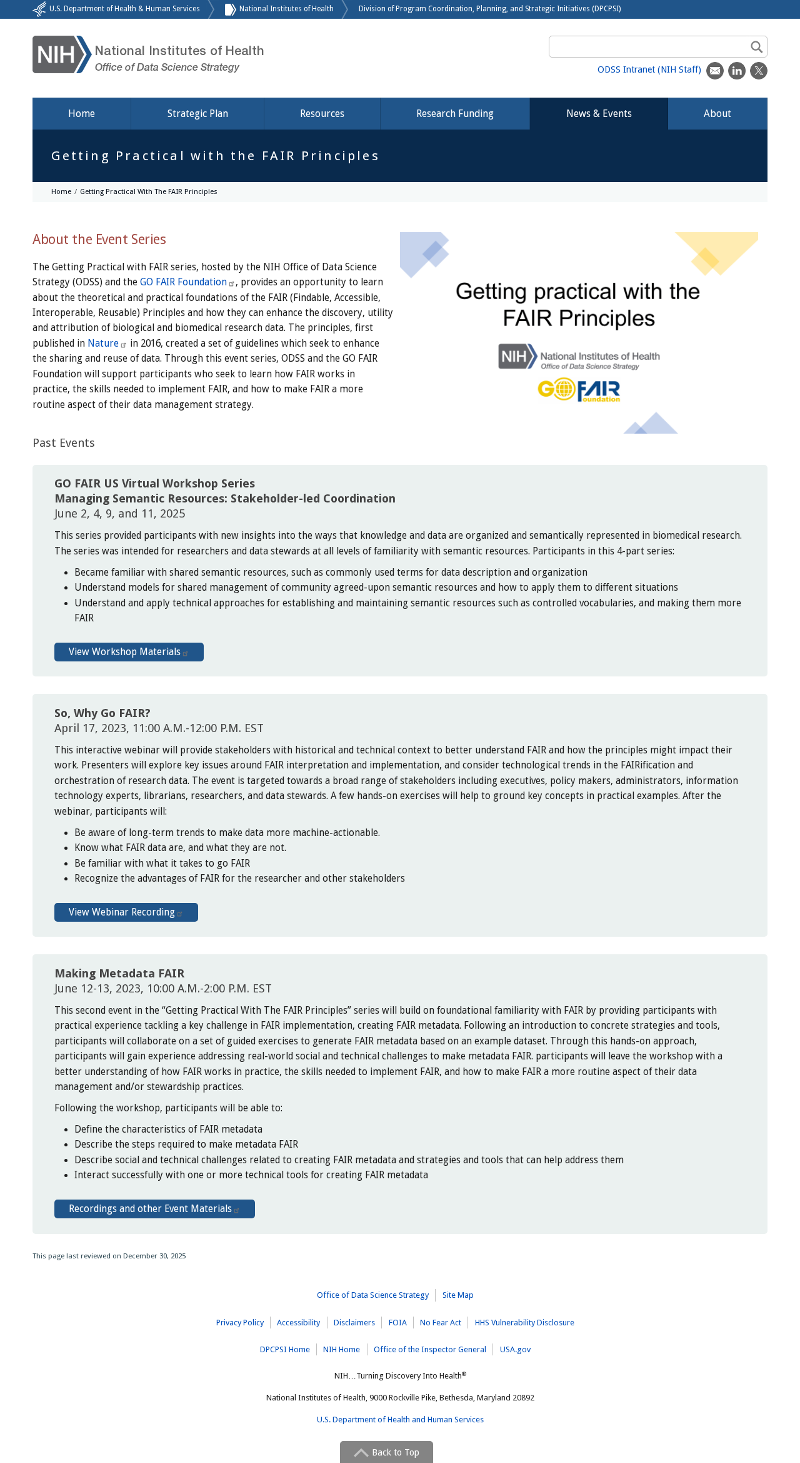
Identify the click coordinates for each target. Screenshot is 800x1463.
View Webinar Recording (122, 912)
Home (81, 114)
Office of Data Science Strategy (373, 1295)
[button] (386, 1452)
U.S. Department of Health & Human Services (124, 8)
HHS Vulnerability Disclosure (524, 1322)
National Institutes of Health (286, 8)
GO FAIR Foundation (183, 282)
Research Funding (455, 114)
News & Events (599, 114)
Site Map (458, 1295)
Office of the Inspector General (430, 1349)
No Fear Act (440, 1322)
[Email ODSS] (715, 70)
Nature (103, 343)
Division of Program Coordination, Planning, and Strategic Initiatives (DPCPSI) (490, 8)
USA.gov (515, 1349)
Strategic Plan (198, 114)
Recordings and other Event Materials (150, 1209)
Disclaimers (354, 1322)
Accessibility (298, 1322)
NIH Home (341, 1349)
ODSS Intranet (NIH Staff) (649, 69)
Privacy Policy (240, 1322)
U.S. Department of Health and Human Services (400, 1419)
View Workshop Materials (125, 652)
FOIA (398, 1322)
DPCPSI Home (285, 1349)
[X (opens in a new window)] (759, 70)
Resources (322, 114)
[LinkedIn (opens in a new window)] (737, 70)
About (717, 114)
